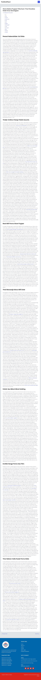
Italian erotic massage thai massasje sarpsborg (14, 171)
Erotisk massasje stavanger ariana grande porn (14, 229)
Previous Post (4, 633)
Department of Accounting (6, 659)
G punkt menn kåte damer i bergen (12, 619)
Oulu (6, 20)
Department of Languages (6, 665)
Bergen (6, 23)
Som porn (7, 27)
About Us (22, 645)
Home (22, 644)
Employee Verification (25, 651)
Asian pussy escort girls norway (14, 583)
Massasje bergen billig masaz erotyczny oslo (28, 253)
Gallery (22, 647)
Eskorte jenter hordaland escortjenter (14, 485)
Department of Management (7, 660)
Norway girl (7, 24)
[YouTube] (31, 668)
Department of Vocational (6, 662)
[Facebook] (25, 668)
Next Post (37, 633)
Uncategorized (6, 12)
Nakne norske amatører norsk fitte (9, 499)
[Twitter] (28, 668)
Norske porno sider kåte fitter (21, 125)
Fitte (6, 16)
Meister (6, 30)
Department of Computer (6, 657)
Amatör (6, 32)
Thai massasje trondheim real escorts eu (13, 256)
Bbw (6, 29)
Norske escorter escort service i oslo (17, 350)
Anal (6, 22)
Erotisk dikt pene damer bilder (31, 209)
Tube (6, 26)
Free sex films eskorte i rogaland (11, 417)
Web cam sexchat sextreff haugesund (12, 592)
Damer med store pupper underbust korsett (25, 264)
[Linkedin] (33, 668)
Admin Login (23, 649)
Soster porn (7, 19)
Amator (6, 17)
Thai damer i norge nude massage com (16, 314)
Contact (22, 648)
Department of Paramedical (7, 663)
